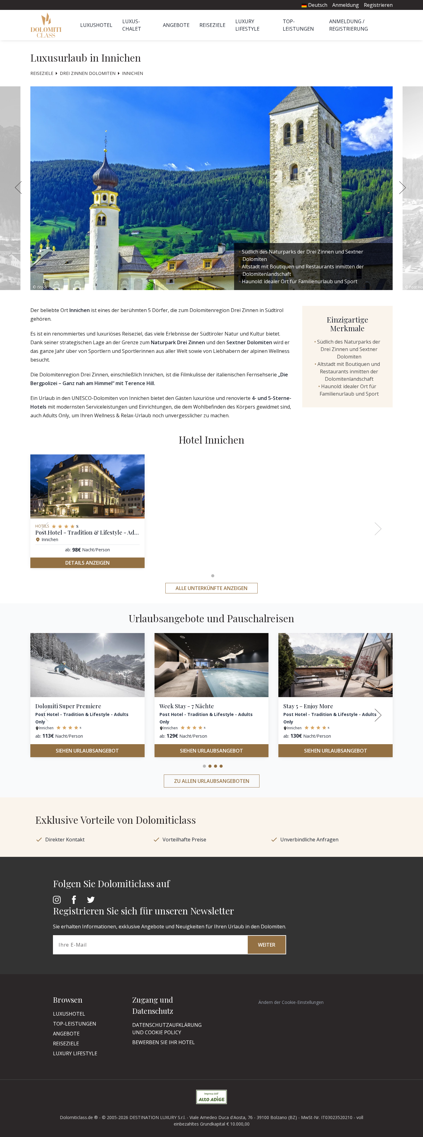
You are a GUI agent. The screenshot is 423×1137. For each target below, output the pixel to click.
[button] (403, 188)
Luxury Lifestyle (75, 1053)
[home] (47, 25)
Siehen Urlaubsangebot (87, 750)
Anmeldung (345, 5)
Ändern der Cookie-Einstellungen (291, 1002)
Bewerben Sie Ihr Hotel (163, 1042)
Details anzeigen (87, 562)
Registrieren (378, 5)
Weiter (266, 944)
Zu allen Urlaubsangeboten (211, 781)
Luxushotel (96, 25)
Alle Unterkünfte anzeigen (211, 588)
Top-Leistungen (74, 1023)
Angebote (176, 25)
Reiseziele (212, 25)
